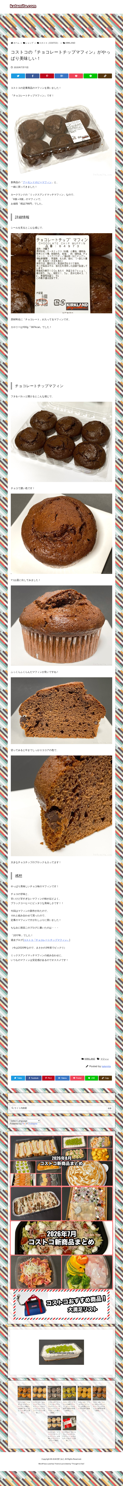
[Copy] (105, 76)
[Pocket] (76, 76)
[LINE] (91, 76)
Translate (32, 1123)
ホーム (16, 43)
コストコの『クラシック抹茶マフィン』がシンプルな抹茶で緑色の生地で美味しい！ (69, 1406)
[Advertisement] (62, 24)
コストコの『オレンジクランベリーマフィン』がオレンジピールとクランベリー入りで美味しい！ (39, 1407)
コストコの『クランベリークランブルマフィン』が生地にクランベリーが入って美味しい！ (54, 1437)
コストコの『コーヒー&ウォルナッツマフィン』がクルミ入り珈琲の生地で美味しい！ (98, 1406)
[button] (15, 1348)
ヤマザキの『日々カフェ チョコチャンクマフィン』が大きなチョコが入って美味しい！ (69, 1436)
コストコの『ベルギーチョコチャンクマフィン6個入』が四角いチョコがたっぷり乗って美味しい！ (24, 1407)
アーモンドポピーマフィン (37, 182)
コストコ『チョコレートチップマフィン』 (46, 939)
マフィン (104, 1059)
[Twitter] (18, 76)
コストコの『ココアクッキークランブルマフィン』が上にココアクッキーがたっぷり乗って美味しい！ (54, 1407)
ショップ (29, 43)
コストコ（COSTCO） (49, 43)
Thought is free (78, 1464)
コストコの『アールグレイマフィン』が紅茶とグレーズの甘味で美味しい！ (84, 1406)
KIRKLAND (70, 43)
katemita (106, 1066)
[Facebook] (33, 76)
